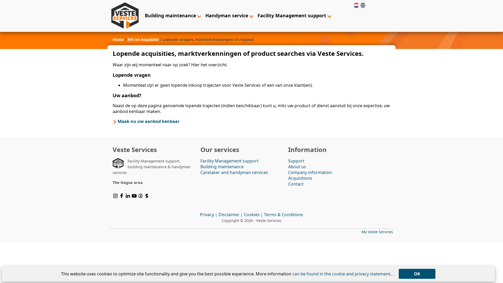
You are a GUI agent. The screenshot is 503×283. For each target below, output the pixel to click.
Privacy (207, 214)
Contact (296, 184)
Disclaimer (228, 214)
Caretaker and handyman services (234, 172)
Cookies (252, 214)
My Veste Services (377, 231)
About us (297, 167)
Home (118, 39)
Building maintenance (171, 15)
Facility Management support (292, 15)
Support (296, 161)
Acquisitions (300, 178)
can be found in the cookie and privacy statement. (341, 274)
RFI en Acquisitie (143, 39)
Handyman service (227, 15)
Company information (310, 172)
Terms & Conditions (283, 214)
